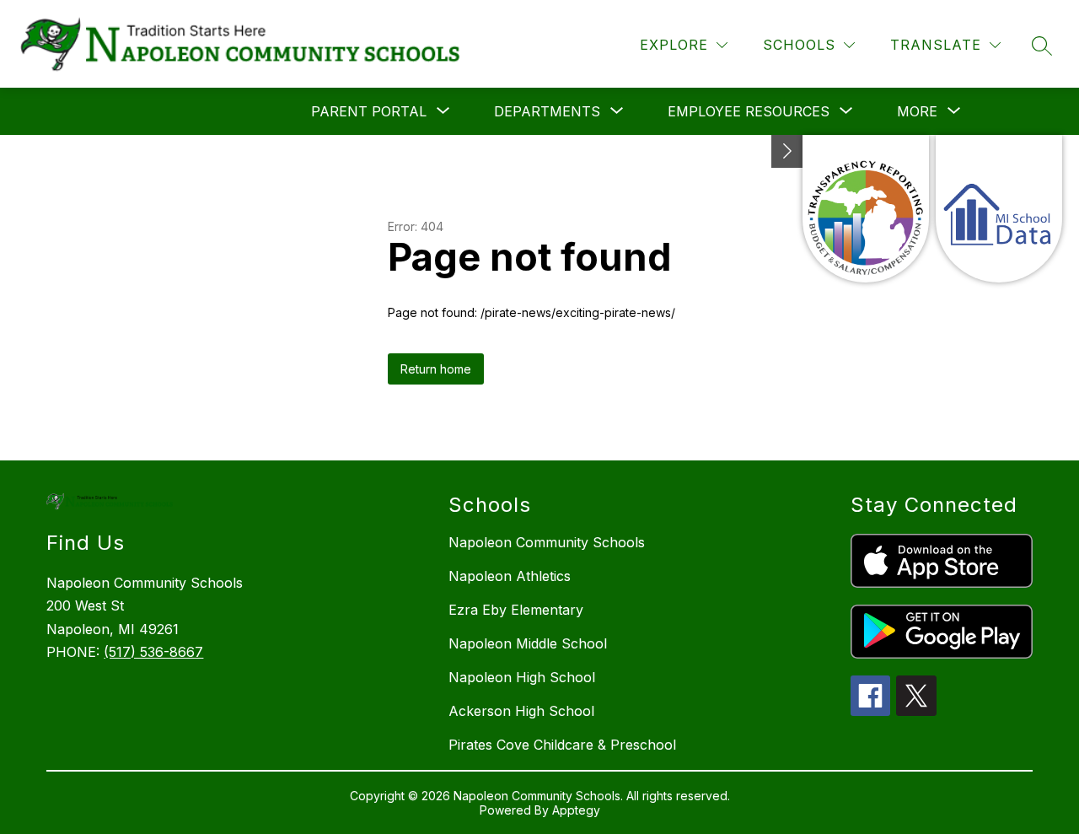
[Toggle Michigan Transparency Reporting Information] (787, 151)
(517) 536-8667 (153, 651)
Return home (435, 369)
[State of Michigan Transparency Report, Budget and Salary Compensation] (866, 208)
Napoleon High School (521, 677)
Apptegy (576, 810)
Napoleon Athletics (509, 576)
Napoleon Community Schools (546, 542)
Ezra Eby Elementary (515, 609)
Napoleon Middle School (527, 643)
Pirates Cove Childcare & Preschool (562, 744)
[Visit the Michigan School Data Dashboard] (999, 208)
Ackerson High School (521, 710)
